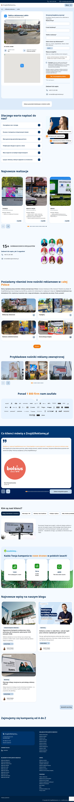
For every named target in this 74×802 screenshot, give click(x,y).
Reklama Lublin (42, 748)
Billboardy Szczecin (5, 772)
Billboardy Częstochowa (6, 763)
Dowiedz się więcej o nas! (44, 788)
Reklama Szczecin (43, 744)
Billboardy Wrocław (5, 777)
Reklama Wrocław (43, 739)
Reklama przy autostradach (45, 778)
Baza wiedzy (42, 785)
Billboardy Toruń (4, 774)
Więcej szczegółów (51, 52)
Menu (67, 5)
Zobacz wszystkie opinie (61, 491)
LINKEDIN (5, 750)
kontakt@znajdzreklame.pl (67, 1)
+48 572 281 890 (52, 1)
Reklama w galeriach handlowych (46, 782)
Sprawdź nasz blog (66, 707)
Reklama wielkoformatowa (45, 765)
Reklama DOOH (42, 767)
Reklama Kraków (42, 736)
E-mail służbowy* (51, 27)
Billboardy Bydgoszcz (5, 762)
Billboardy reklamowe (10, 9)
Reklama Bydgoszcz (43, 746)
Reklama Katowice (43, 750)
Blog (40, 787)
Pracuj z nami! (42, 790)
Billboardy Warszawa (5, 775)
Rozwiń (37, 346)
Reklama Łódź (42, 738)
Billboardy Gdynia (5, 770)
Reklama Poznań (42, 741)
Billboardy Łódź (4, 768)
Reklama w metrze (43, 768)
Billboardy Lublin (4, 767)
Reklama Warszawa (43, 734)
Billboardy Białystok (5, 760)
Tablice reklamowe (43, 776)
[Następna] (8, 226)
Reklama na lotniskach (44, 783)
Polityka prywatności (5, 797)
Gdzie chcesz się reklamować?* (55, 41)
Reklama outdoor (43, 760)
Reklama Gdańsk (42, 743)
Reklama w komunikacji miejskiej (46, 770)
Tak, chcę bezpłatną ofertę (57, 76)
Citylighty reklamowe (43, 763)
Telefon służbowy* (51, 35)
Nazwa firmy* (50, 20)
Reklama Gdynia (42, 751)
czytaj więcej (7, 644)
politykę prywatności (63, 69)
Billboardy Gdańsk (5, 765)
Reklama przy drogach (44, 780)
